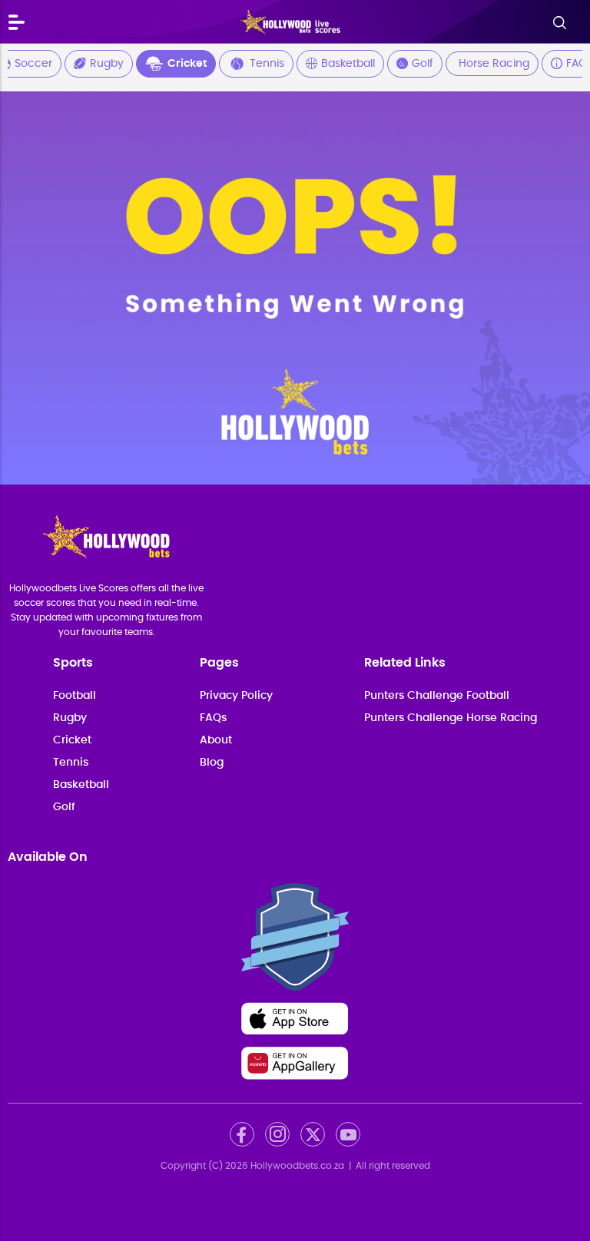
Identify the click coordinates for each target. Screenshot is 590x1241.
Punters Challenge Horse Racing (450, 718)
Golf (422, 63)
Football (74, 695)
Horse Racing (494, 63)
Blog (212, 762)
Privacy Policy (236, 695)
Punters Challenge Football (436, 695)
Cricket (187, 63)
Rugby (107, 63)
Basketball (348, 63)
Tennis (267, 63)
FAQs (213, 718)
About (216, 740)
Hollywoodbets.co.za (297, 1165)
